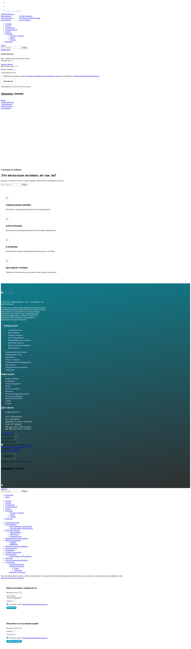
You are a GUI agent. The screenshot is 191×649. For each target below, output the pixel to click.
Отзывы (13, 40)
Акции (12, 38)
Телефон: (9, 601)
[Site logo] (10, 20)
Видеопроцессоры (17, 564)
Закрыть (4, 489)
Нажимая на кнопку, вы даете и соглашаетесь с (51, 76)
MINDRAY (14, 544)
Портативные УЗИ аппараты (21, 556)
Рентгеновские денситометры (21, 526)
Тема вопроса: (11, 596)
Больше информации (9, 578)
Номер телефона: (7, 69)
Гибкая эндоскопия (17, 566)
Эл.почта (9, 634)
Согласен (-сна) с (28, 604)
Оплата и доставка (17, 36)
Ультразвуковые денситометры (21, 528)
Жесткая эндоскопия (17, 572)
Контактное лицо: (8, 66)
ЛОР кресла (14, 534)
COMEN (13, 542)
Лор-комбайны (15, 532)
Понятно (20, 578)
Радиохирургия (15, 536)
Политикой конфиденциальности (35, 604)
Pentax (16, 568)
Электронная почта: (8, 73)
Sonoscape (18, 570)
